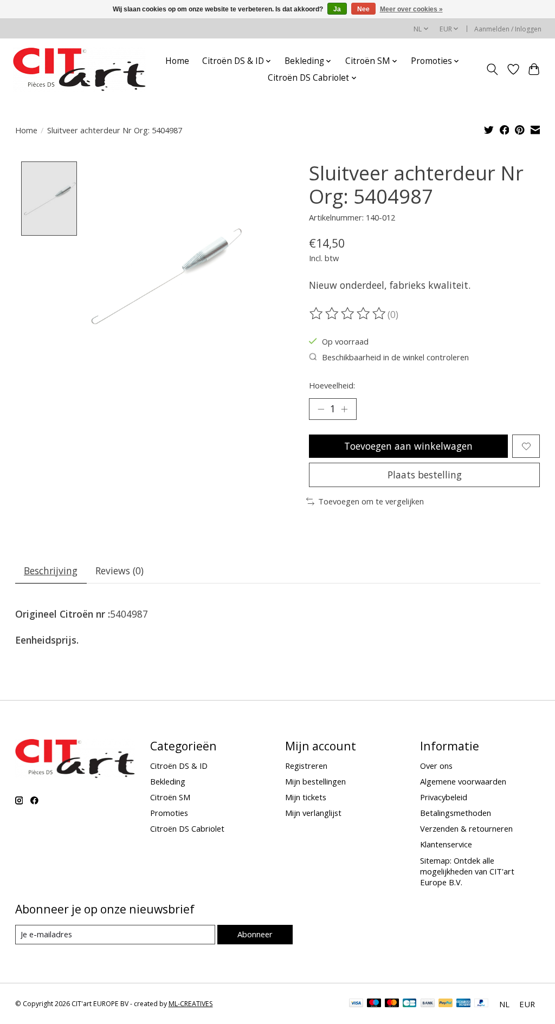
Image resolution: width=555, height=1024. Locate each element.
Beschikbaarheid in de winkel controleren (395, 357)
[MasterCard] (392, 1004)
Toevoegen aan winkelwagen (408, 445)
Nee (363, 9)
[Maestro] (374, 1004)
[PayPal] (445, 1004)
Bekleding (167, 781)
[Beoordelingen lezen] (348, 314)
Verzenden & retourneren (466, 828)
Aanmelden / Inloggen (507, 29)
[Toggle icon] (492, 69)
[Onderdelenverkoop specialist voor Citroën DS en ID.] (79, 69)
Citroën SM (170, 797)
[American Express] (463, 1004)
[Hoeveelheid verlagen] (320, 409)
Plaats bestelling (425, 474)
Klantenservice (446, 844)
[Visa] (356, 1004)
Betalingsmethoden (455, 812)
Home (177, 61)
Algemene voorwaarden (463, 781)
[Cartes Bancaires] (409, 1004)
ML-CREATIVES (191, 1003)
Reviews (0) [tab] (119, 570)
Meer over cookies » (411, 9)
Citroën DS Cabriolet (187, 828)
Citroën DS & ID (179, 765)
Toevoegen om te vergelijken (371, 501)
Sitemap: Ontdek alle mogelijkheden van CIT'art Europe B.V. (467, 871)
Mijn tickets (305, 797)
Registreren (306, 765)
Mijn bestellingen (315, 781)
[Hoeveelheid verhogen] (344, 409)
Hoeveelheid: (332, 385)
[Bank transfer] (428, 1004)
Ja (337, 9)
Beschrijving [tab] (51, 570)
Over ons (436, 765)
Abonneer (255, 934)
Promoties (169, 812)
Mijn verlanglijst (313, 812)
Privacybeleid (443, 797)
